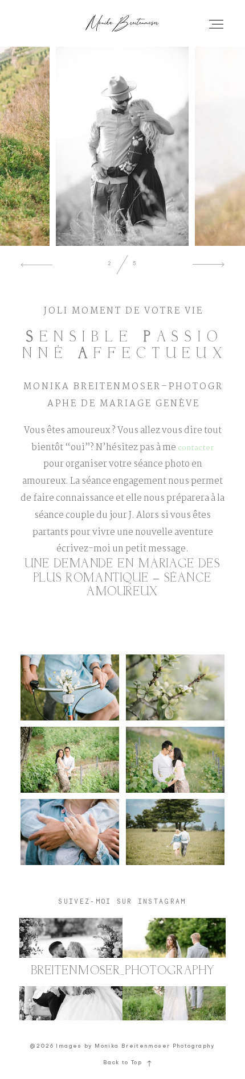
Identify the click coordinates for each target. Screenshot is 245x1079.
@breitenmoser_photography (122, 971)
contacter (196, 448)
